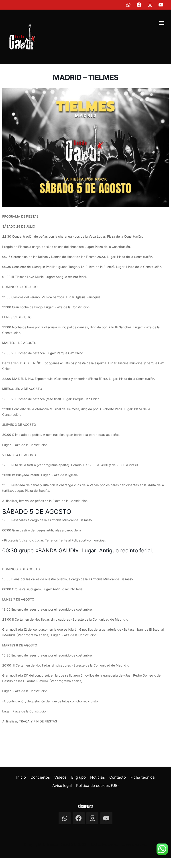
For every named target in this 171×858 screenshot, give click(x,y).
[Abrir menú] (162, 23)
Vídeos (60, 777)
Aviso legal (62, 785)
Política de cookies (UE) (97, 785)
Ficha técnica (142, 777)
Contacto (117, 777)
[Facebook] (139, 5)
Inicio (21, 777)
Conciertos (40, 777)
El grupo (78, 777)
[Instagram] (150, 5)
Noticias (97, 777)
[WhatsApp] (128, 5)
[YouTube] (161, 5)
